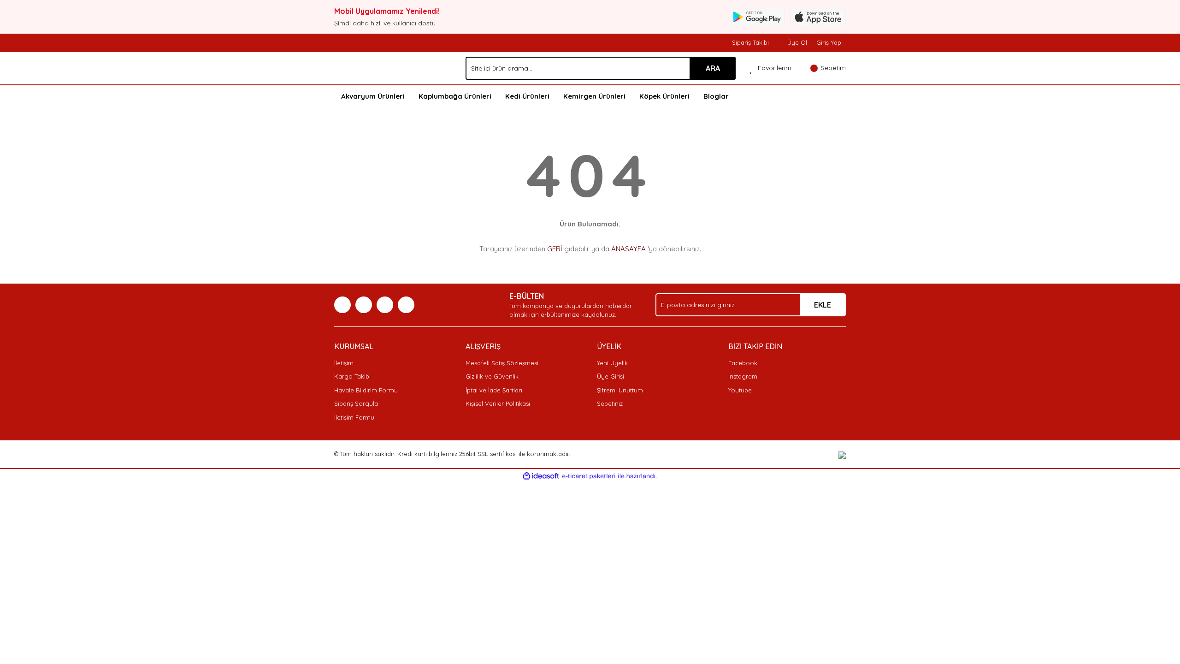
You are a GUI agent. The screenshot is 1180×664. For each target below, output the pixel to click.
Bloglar (716, 96)
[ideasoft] (541, 476)
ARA (713, 68)
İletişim (344, 363)
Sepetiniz (610, 403)
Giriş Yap (828, 42)
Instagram (742, 376)
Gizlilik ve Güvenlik (492, 376)
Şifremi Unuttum (620, 390)
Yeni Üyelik (612, 363)
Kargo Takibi (352, 376)
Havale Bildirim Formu (366, 390)
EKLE (822, 304)
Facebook (742, 363)
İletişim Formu (354, 417)
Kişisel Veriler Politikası (498, 403)
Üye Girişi (610, 376)
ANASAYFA (628, 248)
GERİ (554, 248)
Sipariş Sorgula (356, 403)
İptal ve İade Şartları (494, 390)
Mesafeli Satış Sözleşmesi (502, 363)
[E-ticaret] (589, 476)
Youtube (740, 390)
